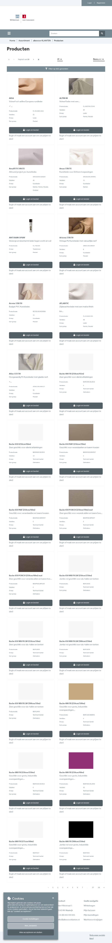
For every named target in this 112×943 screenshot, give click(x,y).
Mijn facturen (89, 910)
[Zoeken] (102, 33)
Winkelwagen (89, 906)
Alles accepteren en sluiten (30, 932)
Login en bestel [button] (32, 130)
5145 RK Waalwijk (65, 910)
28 (99, 887)
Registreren (101, 3)
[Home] (35, 18)
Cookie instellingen (31, 919)
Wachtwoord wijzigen (93, 920)
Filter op (58, 69)
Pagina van (23, 59)
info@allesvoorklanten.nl (69, 920)
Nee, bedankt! (31, 926)
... (87, 887)
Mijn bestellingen (91, 915)
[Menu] (9, 33)
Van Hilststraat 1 (65, 906)
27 (93, 887)
